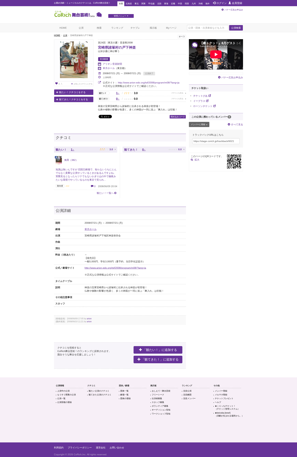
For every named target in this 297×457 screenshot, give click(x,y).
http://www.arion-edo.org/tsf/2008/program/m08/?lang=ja (148, 82)
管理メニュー (120, 16)
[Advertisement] (148, 431)
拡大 (197, 159)
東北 (137, 3)
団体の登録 (125, 398)
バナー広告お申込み (233, 10)
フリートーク (158, 394)
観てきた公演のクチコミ (100, 394)
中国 (180, 3)
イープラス (199, 101)
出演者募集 (157, 398)
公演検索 (236, 27)
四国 (187, 3)
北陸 (159, 3)
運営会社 (101, 447)
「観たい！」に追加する (160, 350)
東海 (166, 3)
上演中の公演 (63, 391)
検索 (99, 27)
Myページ (171, 27)
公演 (81, 27)
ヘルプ (218, 402)
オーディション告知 (161, 410)
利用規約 (59, 447)
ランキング (117, 27)
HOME (63, 27)
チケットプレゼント (224, 398)
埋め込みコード (177, 117)
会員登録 (237, 3)
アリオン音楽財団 (112, 63)
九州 (194, 3)
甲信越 (151, 3)
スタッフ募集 (158, 402)
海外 (207, 3)
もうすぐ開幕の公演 (66, 394)
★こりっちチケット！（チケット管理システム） (227, 407)
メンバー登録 (221, 391)
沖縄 (201, 3)
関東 (143, 3)
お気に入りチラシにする (83, 84)
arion (89, 318)
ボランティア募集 (160, 406)
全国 (121, 3)
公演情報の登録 (64, 402)
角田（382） (71, 160)
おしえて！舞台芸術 (161, 391)
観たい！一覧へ (105, 193)
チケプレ (135, 27)
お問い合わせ (117, 447)
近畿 (173, 3)
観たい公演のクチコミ (99, 391)
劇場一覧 (124, 394)
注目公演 (187, 391)
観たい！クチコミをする (72, 92)
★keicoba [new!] (229, 414)
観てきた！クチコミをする (73, 99)
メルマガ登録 (221, 394)
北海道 (129, 3)
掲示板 (153, 27)
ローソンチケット (202, 106)
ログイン (221, 3)
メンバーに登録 (198, 124)
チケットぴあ (200, 95)
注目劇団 (187, 394)
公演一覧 (61, 398)
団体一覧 (124, 391)
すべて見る (237, 124)
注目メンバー (189, 398)
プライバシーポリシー (80, 447)
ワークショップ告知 (161, 414)
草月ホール (109, 68)
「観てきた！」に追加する (160, 359)
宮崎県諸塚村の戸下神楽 (117, 47)
